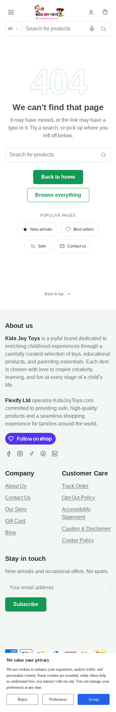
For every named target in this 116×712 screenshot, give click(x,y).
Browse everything (58, 195)
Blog (10, 532)
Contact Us (18, 497)
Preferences (58, 699)
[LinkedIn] (55, 453)
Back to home (58, 177)
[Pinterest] (43, 453)
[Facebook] (8, 453)
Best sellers (83, 229)
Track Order (75, 486)
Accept (93, 699)
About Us (15, 486)
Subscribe (25, 604)
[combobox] (54, 29)
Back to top (54, 294)
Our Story (16, 509)
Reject (22, 699)
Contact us (76, 246)
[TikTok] (31, 453)
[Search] (103, 29)
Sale (42, 246)
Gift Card (15, 521)
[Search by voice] (92, 29)
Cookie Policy (78, 540)
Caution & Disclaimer (86, 528)
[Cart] (105, 12)
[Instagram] (20, 453)
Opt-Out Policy (78, 497)
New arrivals (41, 229)
